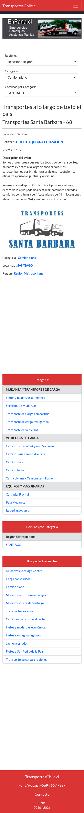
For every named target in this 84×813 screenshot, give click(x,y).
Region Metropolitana (28, 273)
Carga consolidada (18, 579)
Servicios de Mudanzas (21, 405)
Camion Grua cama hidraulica (25, 454)
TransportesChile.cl (19, 5)
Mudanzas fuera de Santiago (25, 603)
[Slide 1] (38, 245)
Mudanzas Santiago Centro (24, 571)
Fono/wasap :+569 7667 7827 (42, 785)
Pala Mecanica (15, 502)
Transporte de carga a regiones (26, 659)
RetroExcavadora (18, 510)
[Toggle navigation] (76, 6)
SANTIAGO (25, 265)
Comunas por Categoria (20, 87)
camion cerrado (16, 643)
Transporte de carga (19, 611)
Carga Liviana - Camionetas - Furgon (30, 478)
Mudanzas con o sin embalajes (26, 595)
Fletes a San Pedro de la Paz (24, 651)
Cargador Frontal (17, 494)
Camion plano (27, 257)
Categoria (11, 71)
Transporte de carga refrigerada (27, 422)
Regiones (11, 55)
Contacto (42, 794)
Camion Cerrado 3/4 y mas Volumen (30, 446)
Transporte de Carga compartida (27, 414)
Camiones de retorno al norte (25, 619)
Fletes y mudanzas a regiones (25, 397)
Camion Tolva (15, 470)
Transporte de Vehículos (22, 430)
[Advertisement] (42, 321)
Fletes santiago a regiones (23, 635)
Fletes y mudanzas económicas (26, 627)
